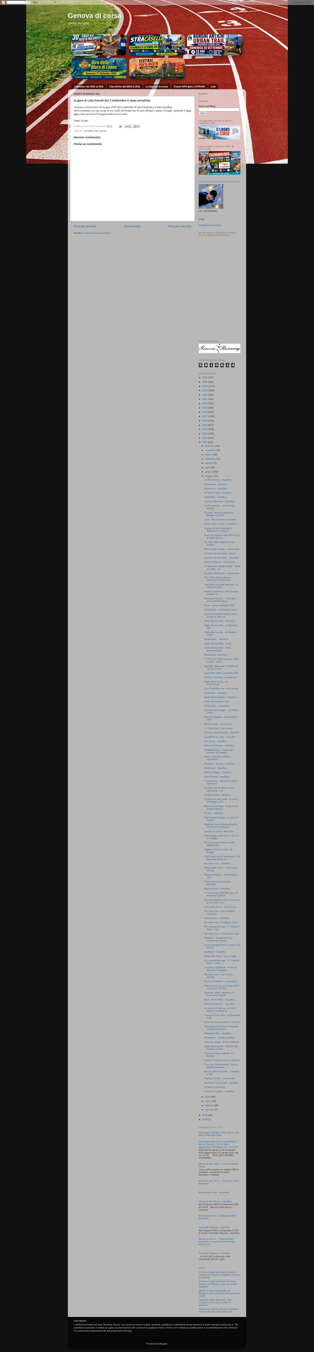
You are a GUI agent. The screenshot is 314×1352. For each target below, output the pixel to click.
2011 (205, 442)
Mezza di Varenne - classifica (219, 1004)
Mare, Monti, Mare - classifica (219, 999)
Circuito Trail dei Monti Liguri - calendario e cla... (219, 789)
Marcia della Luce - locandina (214, 1192)
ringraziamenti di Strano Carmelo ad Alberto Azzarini (221, 1027)
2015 (205, 425)
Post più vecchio (179, 226)
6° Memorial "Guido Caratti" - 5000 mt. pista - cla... (222, 567)
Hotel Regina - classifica (216, 777)
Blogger (163, 1344)
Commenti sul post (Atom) (97, 233)
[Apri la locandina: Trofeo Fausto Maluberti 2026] (99, 45)
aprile (208, 1097)
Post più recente (85, 226)
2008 (205, 1119)
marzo (208, 1101)
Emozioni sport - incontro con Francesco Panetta (219, 993)
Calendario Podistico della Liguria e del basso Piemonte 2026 (219, 1133)
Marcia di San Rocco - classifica (215, 1201)
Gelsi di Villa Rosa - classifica (219, 501)
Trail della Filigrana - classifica (214, 1227)
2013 (205, 433)
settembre (210, 459)
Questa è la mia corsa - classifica (221, 558)
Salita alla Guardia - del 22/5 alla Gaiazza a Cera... (221, 1047)
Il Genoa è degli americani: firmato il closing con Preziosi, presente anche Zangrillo (218, 1284)
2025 (205, 382)
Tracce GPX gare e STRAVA (189, 86)
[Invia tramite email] (126, 126)
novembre (210, 450)
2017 (205, 416)
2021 (205, 399)
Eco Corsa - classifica (215, 741)
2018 (205, 412)
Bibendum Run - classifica (217, 1033)
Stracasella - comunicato (217, 706)
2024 (205, 386)
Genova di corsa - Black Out (218, 831)
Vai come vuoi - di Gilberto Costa (221, 922)
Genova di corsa (94, 15)
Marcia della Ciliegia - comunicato (221, 549)
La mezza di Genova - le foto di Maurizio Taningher (220, 968)
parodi (103, 131)
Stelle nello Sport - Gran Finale (220, 956)
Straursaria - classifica (215, 488)
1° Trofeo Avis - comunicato (218, 728)
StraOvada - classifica (215, 768)
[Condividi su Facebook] (135, 126)
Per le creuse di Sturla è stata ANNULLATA (219, 843)
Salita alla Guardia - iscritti (217, 643)
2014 (205, 429)
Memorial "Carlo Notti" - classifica (221, 1083)
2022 (205, 395)
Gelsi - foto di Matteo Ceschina (220, 519)
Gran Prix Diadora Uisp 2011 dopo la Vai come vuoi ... (222, 901)
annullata (89, 131)
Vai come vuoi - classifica (217, 863)
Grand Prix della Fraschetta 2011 (221, 673)
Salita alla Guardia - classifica (219, 621)
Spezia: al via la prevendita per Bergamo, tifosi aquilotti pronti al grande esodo (219, 1293)
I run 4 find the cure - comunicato (221, 688)
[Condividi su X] (132, 126)
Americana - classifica (215, 693)
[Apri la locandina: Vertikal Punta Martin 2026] (157, 68)
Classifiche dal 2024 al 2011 (124, 86)
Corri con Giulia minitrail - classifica (222, 1022)
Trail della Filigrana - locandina (214, 1253)
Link (213, 86)
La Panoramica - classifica (217, 480)
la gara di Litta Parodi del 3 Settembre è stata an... (218, 529)
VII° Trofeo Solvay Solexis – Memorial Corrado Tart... (218, 578)
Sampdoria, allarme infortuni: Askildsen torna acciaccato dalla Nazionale (219, 1310)
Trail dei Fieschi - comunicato (219, 1078)
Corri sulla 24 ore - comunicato (220, 907)
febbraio (209, 1105)
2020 (205, 403)
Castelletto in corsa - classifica (220, 737)
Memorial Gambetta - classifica (220, 697)
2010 (205, 1115)
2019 (205, 408)
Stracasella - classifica (215, 484)
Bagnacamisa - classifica (217, 888)
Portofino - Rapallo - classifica (219, 764)
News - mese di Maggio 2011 (219, 605)
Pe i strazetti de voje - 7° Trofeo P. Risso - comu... (221, 961)
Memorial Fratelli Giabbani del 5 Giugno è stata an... (220, 615)
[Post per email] (120, 126)
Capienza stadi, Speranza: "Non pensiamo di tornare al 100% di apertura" (215, 1302)
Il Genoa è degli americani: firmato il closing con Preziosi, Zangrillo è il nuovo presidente (219, 1275)
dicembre (210, 446)
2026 (205, 377)
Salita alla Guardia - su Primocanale (216, 682)
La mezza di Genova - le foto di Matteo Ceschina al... (220, 1009)
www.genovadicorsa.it (222, 1324)
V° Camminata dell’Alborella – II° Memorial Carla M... (221, 894)
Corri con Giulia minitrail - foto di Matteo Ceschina (220, 1065)
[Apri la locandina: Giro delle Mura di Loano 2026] (99, 68)
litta (96, 131)
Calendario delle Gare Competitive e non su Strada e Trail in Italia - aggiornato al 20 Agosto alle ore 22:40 (218, 1144)
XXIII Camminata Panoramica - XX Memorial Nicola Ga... (222, 857)
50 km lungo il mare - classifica (220, 524)
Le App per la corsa (157, 86)
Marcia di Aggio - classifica (218, 772)
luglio (208, 467)
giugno (209, 472)
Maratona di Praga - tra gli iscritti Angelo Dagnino (221, 807)
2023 (205, 390)
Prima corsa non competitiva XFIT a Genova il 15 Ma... (221, 987)
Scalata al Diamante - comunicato (221, 573)
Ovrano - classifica (213, 813)
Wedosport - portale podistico (219, 1037)
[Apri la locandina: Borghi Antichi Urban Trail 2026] (215, 45)
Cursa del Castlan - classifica (219, 1091)
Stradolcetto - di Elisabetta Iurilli (220, 610)
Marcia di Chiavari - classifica (219, 745)
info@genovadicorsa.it (210, 225)
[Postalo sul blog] (129, 126)
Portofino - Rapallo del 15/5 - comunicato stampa (219, 939)
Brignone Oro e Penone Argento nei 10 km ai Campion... (220, 825)
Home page (132, 226)
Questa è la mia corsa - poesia (220, 553)
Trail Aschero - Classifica (217, 918)
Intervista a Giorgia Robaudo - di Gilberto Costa (221, 585)
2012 (205, 438)
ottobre (209, 454)
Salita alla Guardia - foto (216, 701)
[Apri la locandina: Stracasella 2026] (157, 45)
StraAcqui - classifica (215, 952)
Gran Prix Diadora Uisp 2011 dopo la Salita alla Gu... (222, 536)
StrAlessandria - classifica (217, 795)
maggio (209, 476)
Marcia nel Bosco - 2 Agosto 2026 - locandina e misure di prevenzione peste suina (217, 1241)
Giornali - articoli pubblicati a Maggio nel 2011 (219, 514)
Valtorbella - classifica (215, 497)
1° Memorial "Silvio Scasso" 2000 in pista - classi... (221, 660)
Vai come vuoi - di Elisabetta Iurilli (221, 933)
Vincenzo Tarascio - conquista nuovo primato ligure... (219, 599)
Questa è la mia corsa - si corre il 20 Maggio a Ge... (221, 800)
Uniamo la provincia (214, 1087)
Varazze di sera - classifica (218, 493)
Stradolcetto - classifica (216, 639)
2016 (205, 421)
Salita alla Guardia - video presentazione (217, 649)
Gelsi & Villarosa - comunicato (219, 562)
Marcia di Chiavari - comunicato (220, 981)
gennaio (209, 1109)
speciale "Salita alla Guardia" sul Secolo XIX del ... (221, 667)
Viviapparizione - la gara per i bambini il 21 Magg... (219, 751)
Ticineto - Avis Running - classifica (221, 732)
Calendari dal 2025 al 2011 (89, 86)
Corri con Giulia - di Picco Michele (221, 1042)
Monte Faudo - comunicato (218, 724)
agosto (209, 463)
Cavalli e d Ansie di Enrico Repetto (222, 1060)
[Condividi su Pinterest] (138, 126)
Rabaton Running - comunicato (220, 677)
